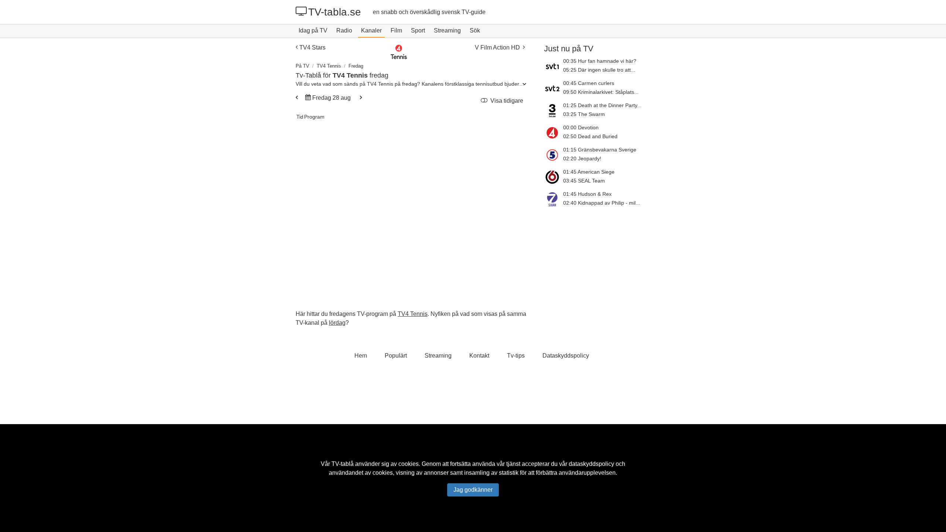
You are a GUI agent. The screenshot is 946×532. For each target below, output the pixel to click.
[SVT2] (553, 88)
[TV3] (553, 110)
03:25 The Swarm (584, 114)
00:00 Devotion (581, 127)
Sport (418, 30)
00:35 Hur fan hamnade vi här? (599, 61)
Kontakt (479, 355)
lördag (337, 323)
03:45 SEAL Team (584, 181)
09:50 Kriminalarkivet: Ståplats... (601, 92)
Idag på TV (313, 30)
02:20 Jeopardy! (582, 158)
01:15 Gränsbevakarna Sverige (599, 150)
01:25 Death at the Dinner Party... (602, 105)
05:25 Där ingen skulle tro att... (599, 70)
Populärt (396, 355)
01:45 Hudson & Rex (587, 194)
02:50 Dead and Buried (590, 136)
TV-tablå (342, 464)
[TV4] (553, 132)
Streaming (447, 30)
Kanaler (371, 30)
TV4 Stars (312, 47)
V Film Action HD (497, 47)
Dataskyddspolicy (565, 355)
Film (396, 30)
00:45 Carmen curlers (588, 83)
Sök (475, 30)
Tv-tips (516, 355)
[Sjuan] (553, 199)
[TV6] (553, 177)
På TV (302, 66)
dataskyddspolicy (591, 464)
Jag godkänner (473, 490)
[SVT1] (553, 66)
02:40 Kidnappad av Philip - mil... (601, 203)
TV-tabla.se (334, 12)
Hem (360, 355)
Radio (344, 30)
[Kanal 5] (553, 154)
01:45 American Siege (589, 172)
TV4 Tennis (329, 66)
